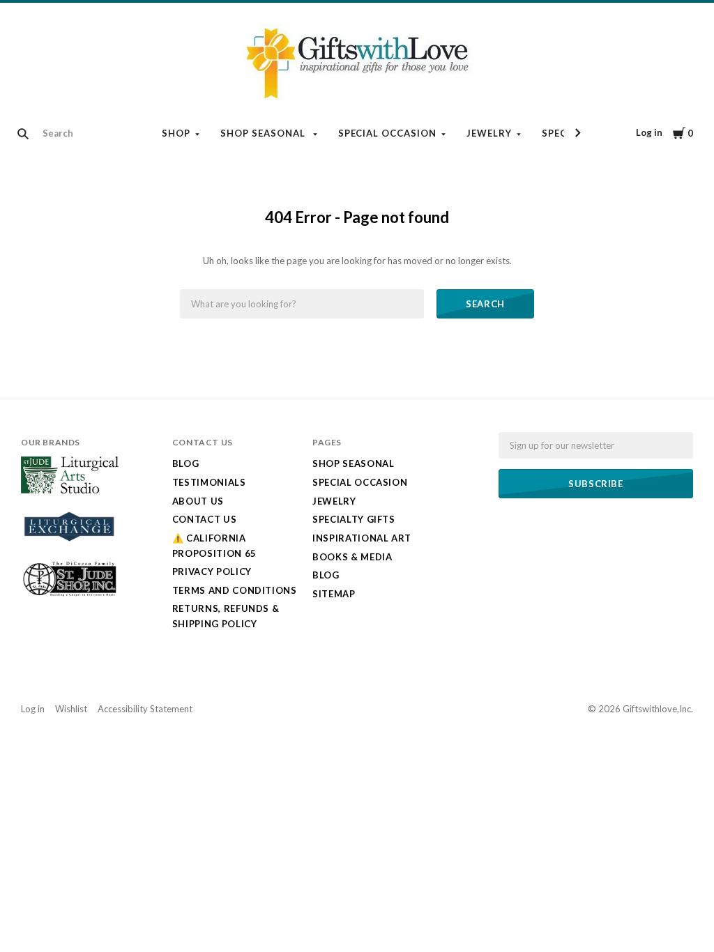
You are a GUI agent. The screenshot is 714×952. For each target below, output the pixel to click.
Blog (185, 463)
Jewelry (489, 133)
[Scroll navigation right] (577, 133)
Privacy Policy (212, 571)
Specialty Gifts (353, 519)
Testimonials (209, 482)
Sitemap (334, 593)
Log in (649, 132)
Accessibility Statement (145, 708)
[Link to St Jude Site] (70, 595)
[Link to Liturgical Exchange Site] (70, 547)
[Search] (23, 133)
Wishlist (71, 708)
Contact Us (204, 519)
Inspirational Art (361, 538)
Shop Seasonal (264, 133)
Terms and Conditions (234, 590)
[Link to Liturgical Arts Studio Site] (70, 490)
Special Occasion (387, 133)
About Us (198, 501)
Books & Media (352, 556)
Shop (176, 133)
